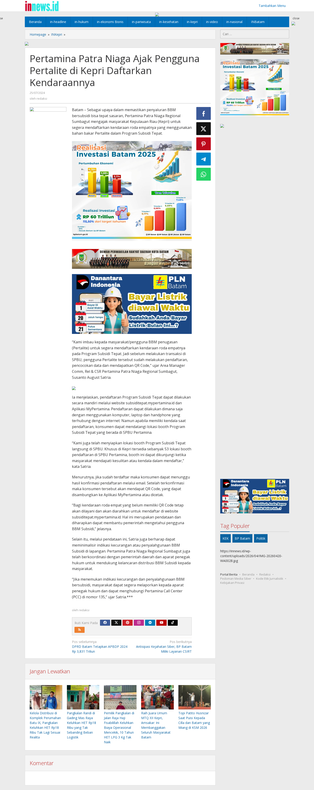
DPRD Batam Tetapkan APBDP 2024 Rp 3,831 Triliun (99, 647)
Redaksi (265, 574)
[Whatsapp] (203, 174)
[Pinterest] (128, 623)
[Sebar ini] (203, 113)
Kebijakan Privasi (232, 583)
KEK (225, 538)
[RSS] (79, 630)
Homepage (38, 34)
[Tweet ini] (203, 128)
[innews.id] (42, 5)
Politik (260, 538)
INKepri (56, 34)
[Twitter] (116, 623)
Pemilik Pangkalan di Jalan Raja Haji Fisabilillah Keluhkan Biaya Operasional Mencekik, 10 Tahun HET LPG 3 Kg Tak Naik (119, 727)
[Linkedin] (150, 623)
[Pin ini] (203, 143)
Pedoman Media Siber (235, 578)
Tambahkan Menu (272, 5)
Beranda (248, 574)
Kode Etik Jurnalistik (269, 578)
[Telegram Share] (203, 159)
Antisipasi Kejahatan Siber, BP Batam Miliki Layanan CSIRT (164, 647)
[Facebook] (105, 623)
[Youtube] (161, 623)
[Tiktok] (172, 623)
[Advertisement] (254, 304)
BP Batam (242, 538)
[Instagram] (139, 623)
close (296, 18)
